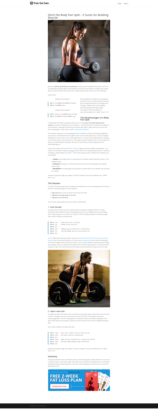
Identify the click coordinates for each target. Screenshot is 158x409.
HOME (120, 3)
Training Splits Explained (81, 129)
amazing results (86, 240)
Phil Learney (74, 148)
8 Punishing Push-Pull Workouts (89, 238)
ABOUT (126, 3)
